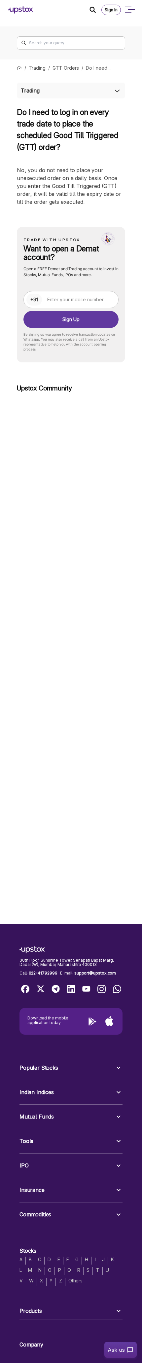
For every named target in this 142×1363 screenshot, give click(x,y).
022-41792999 (43, 973)
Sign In (111, 9)
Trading (37, 68)
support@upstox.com (95, 973)
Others (75, 1280)
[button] (71, 1068)
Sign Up (71, 319)
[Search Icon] (95, 10)
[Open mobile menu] (129, 10)
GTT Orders (66, 68)
